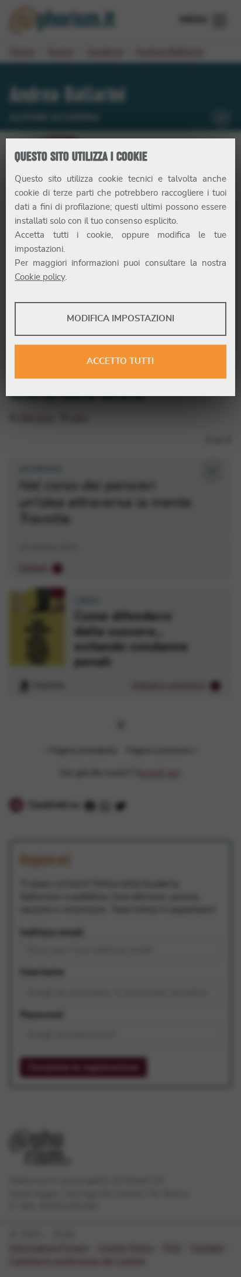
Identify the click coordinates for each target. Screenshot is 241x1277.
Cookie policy (40, 277)
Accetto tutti (120, 361)
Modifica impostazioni (120, 318)
